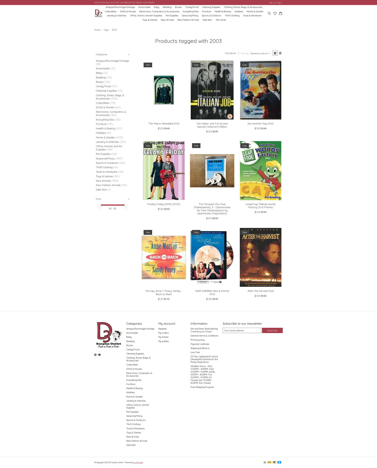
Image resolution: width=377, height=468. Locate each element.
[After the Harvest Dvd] (260, 257)
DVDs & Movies (128, 11)
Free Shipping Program (202, 387)
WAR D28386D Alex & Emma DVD (212, 292)
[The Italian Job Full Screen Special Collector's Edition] (212, 90)
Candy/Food (192, 7)
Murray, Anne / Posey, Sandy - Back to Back (164, 292)
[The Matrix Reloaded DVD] (164, 90)
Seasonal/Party (190, 15)
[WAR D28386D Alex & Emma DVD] (212, 257)
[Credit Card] (265, 462)
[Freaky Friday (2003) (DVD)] (164, 170)
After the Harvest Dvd (261, 290)
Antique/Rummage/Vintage (120, 7)
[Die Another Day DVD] (260, 90)
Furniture (206, 11)
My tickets (163, 337)
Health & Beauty (223, 11)
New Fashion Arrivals (188, 19)
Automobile (144, 7)
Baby (156, 7)
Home (97, 29)
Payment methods (200, 344)
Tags (106, 29)
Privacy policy (198, 339)
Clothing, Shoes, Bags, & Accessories (243, 7)
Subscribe (272, 330)
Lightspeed (138, 462)
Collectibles (110, 11)
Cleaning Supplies (211, 7)
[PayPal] (269, 462)
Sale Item (207, 19)
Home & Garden (255, 11)
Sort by (244, 53)
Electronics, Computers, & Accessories (159, 11)
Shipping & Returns (200, 348)
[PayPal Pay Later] (274, 462)
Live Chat (195, 352)
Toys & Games (149, 19)
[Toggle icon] (269, 13)
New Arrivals (167, 19)
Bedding (167, 7)
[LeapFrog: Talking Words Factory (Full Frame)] (260, 170)
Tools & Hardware (252, 15)
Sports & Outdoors (211, 15)
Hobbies (239, 11)
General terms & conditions (204, 335)
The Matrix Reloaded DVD (163, 123)
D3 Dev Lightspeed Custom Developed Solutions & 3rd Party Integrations (204, 359)
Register (162, 328)
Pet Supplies (172, 15)
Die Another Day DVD (261, 123)
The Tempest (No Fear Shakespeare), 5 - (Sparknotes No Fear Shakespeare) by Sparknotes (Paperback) (212, 208)
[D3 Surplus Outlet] (98, 13)
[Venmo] (279, 462)
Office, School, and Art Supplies (146, 15)
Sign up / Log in (275, 2)
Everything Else (191, 11)
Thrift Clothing (232, 15)
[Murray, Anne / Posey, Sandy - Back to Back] (164, 257)
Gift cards (221, 19)
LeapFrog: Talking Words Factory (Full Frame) (261, 205)
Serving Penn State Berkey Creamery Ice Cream (204, 330)
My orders (163, 332)
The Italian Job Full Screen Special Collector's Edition (212, 125)
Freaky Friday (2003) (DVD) (163, 204)
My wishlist (163, 341)
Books (178, 7)
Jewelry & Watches (117, 15)
